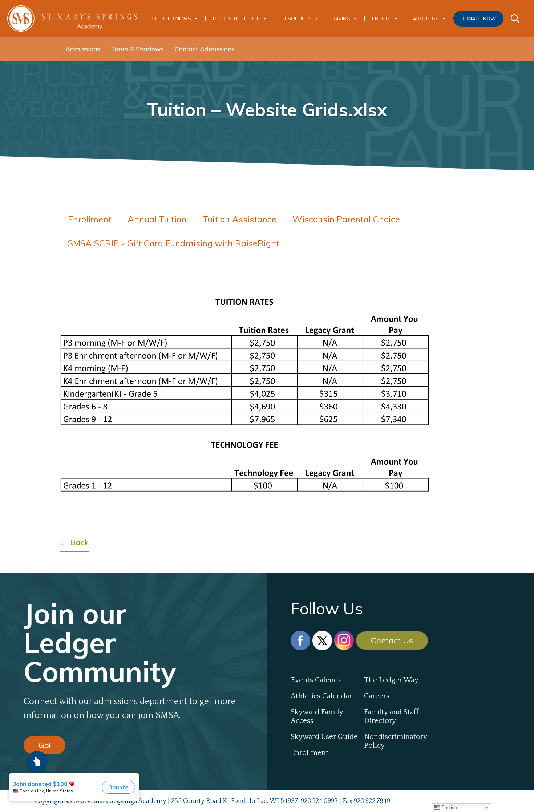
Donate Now (478, 18)
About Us (426, 18)
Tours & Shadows (137, 49)
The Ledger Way (391, 680)
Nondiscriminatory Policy (395, 741)
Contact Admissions (204, 49)
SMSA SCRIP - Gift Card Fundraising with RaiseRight (173, 243)
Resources (297, 18)
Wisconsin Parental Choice (346, 219)
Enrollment (90, 219)
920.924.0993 (319, 801)
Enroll (381, 18)
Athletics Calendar (321, 696)
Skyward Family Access (317, 716)
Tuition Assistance (239, 219)
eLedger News (171, 18)
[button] (37, 761)
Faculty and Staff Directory (391, 716)
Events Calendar (318, 680)
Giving (341, 18)
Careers (376, 696)
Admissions (82, 49)
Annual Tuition (157, 219)
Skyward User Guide (324, 737)
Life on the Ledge (236, 18)
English (448, 807)
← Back (74, 542)
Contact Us (392, 640)
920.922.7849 (372, 801)
